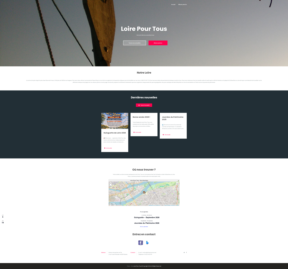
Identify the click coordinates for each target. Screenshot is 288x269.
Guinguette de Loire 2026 (115, 133)
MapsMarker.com (152, 205)
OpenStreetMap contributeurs (169, 205)
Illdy (132, 266)
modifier (177, 205)
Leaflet (157, 205)
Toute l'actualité (144, 105)
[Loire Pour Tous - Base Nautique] (144, 192)
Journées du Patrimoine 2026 (146, 223)
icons (159, 205)
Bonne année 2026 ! (141, 117)
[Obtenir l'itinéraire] (178, 180)
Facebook (110, 82)
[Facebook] (186, 252)
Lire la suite (109, 148)
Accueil (173, 4)
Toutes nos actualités (135, 43)
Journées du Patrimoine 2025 (172, 118)
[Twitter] (184, 252)
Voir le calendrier (144, 226)
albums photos (96, 82)
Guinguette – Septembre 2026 (146, 217)
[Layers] (177, 183)
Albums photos (182, 4)
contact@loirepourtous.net (149, 252)
